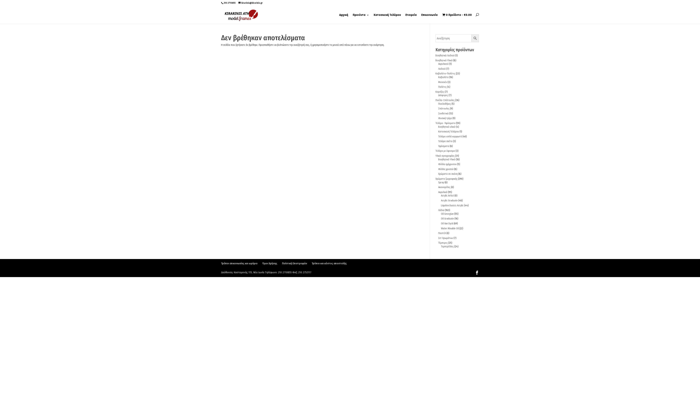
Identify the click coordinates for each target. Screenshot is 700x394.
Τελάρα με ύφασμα (445, 150)
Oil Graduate (447, 218)
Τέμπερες (443, 242)
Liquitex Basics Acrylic (452, 205)
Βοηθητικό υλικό (446, 126)
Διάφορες (443, 95)
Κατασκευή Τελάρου (387, 15)
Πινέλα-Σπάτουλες (445, 100)
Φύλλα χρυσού (446, 169)
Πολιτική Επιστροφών (294, 263)
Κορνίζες (439, 91)
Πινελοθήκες (444, 103)
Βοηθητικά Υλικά (444, 60)
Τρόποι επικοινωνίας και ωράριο (239, 263)
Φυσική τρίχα (445, 118)
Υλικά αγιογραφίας (445, 155)
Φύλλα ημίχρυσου (447, 164)
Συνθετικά (443, 113)
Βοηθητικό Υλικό (446, 159)
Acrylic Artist (447, 195)
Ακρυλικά (442, 192)
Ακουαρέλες (444, 187)
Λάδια (441, 210)
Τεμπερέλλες (447, 246)
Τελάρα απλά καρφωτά (450, 136)
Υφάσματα (443, 146)
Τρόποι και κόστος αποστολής (329, 263)
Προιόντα (359, 15)
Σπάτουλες (444, 108)
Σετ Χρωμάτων (445, 238)
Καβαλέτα (443, 77)
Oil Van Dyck (447, 223)
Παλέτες (442, 86)
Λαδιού (442, 68)
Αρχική (343, 15)
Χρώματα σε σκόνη (448, 173)
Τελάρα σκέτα (445, 141)
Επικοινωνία (429, 15)
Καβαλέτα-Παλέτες (445, 73)
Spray (441, 182)
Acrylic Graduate (449, 200)
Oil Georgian (447, 213)
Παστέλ (442, 233)
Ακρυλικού (443, 63)
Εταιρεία (411, 15)
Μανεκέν (442, 82)
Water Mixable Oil (450, 228)
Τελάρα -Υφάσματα (445, 123)
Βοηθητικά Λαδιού (445, 55)
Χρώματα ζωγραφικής (446, 178)
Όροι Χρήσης (269, 263)
